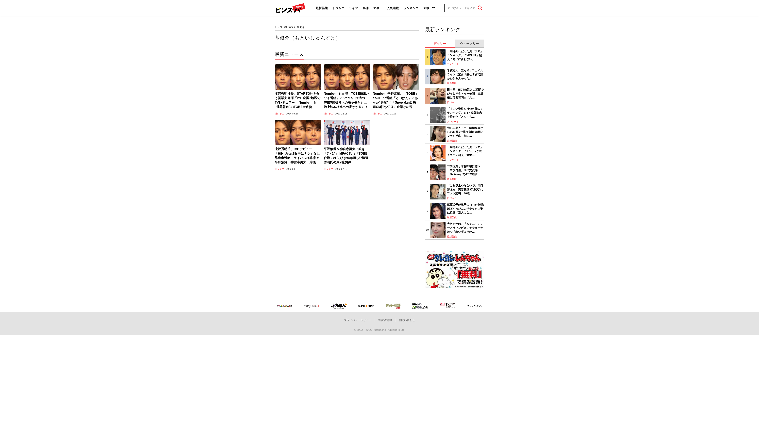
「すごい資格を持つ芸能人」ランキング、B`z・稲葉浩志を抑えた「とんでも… (465, 112)
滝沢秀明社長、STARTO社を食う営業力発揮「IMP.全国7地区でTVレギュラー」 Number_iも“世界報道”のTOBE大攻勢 (297, 100)
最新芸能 (322, 8)
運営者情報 (385, 320)
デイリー (439, 43)
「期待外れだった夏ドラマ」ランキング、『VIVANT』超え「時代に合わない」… (465, 55)
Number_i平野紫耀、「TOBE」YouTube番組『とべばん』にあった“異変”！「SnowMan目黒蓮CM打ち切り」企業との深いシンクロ (395, 100)
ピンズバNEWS (284, 27)
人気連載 (393, 8)
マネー (377, 8)
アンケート (453, 64)
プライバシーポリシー (358, 320)
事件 (366, 8)
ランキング (411, 8)
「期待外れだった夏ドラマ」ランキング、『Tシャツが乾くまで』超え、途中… (465, 150)
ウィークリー (469, 43)
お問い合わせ (406, 320)
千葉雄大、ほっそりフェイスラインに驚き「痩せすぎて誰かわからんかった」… (465, 74)
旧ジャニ (338, 8)
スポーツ (429, 8)
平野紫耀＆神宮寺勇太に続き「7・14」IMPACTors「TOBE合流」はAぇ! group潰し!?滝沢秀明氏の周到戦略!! (346, 155)
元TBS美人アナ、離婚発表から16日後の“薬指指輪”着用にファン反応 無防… (465, 131)
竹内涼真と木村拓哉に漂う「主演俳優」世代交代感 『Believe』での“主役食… (464, 170)
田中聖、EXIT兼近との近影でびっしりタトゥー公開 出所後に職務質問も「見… (465, 93)
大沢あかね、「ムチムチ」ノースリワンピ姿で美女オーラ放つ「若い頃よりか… (465, 227)
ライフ (353, 8)
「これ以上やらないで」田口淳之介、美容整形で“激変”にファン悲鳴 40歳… (465, 189)
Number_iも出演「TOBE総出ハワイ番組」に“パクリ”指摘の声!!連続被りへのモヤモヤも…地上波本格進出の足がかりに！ (346, 100)
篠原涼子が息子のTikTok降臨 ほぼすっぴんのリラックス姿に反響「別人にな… (465, 208)
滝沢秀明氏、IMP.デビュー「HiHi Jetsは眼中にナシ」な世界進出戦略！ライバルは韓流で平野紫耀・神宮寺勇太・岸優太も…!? (297, 156)
